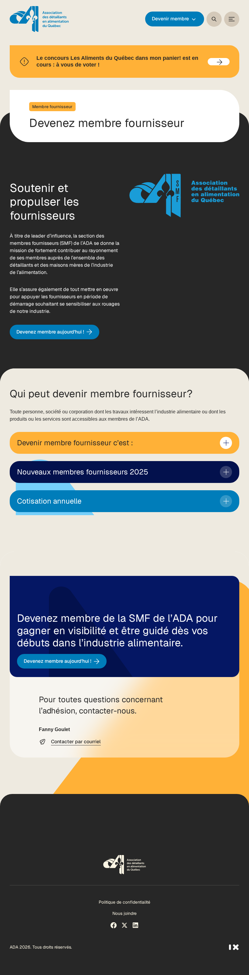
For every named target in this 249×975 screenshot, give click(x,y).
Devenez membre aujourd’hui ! (50, 332)
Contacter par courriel (76, 741)
